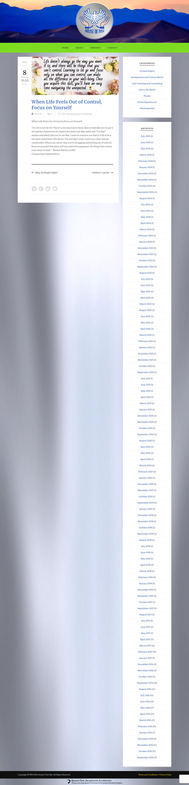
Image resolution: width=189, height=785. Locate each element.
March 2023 (146, 304)
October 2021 (145, 366)
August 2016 (145, 689)
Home (65, 48)
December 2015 (145, 739)
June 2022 (146, 316)
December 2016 (145, 664)
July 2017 (145, 621)
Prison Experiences (147, 102)
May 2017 (145, 633)
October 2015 (145, 751)
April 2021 (146, 397)
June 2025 (146, 142)
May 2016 (145, 708)
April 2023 (145, 298)
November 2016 (145, 670)
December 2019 (145, 484)
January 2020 (145, 478)
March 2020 (145, 465)
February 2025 (145, 161)
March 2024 (146, 229)
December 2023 (146, 248)
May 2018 (145, 558)
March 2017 (145, 645)
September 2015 (145, 757)
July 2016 (145, 695)
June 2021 (145, 385)
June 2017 (145, 627)
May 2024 (146, 217)
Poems (147, 96)
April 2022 (145, 329)
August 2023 (145, 273)
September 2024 (145, 192)
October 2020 (146, 428)
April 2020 (145, 459)
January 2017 (145, 658)
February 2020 (145, 472)
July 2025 (145, 136)
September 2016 (145, 683)
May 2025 (145, 148)
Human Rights (147, 71)
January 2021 (145, 409)
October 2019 (145, 496)
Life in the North (147, 89)
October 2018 (145, 527)
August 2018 (145, 540)
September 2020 (145, 434)
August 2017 (145, 614)
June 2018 (145, 552)
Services (95, 48)
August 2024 (145, 198)
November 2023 (145, 254)
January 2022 (145, 347)
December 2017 (145, 590)
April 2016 (145, 714)
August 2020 (145, 440)
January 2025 (145, 167)
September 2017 (146, 608)
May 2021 (145, 391)
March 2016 (145, 720)
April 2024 (146, 223)
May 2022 (145, 322)
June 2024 (146, 211)
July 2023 (145, 279)
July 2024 (145, 204)
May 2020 (146, 453)
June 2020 (146, 447)
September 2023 (145, 266)
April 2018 (145, 565)
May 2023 (145, 291)
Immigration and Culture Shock (147, 77)
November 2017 (145, 596)
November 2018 (146, 521)
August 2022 (145, 310)
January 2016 (145, 732)
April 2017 (145, 639)
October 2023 (145, 260)
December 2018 (145, 515)
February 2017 (145, 652)
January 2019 (145, 509)
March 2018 (145, 571)
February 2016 (145, 726)
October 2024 (145, 186)
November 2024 (146, 180)
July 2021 (145, 378)
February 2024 (145, 235)
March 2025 (146, 155)
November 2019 (145, 490)
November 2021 (145, 360)
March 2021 (145, 403)
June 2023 (145, 285)
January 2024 (145, 242)
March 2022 (146, 335)
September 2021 (146, 372)
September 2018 (145, 534)
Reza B (38, 114)
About (79, 48)
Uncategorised (147, 108)
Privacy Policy (165, 775)
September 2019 (145, 503)
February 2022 (145, 341)
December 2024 (146, 173)
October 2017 (145, 602)
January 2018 (145, 583)
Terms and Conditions (148, 775)
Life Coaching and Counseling (77, 114)
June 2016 (145, 701)
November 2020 (146, 422)
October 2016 (145, 677)
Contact (112, 48)
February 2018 (145, 577)
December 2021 (145, 353)
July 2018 (145, 546)
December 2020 (146, 416)
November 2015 (145, 745)
